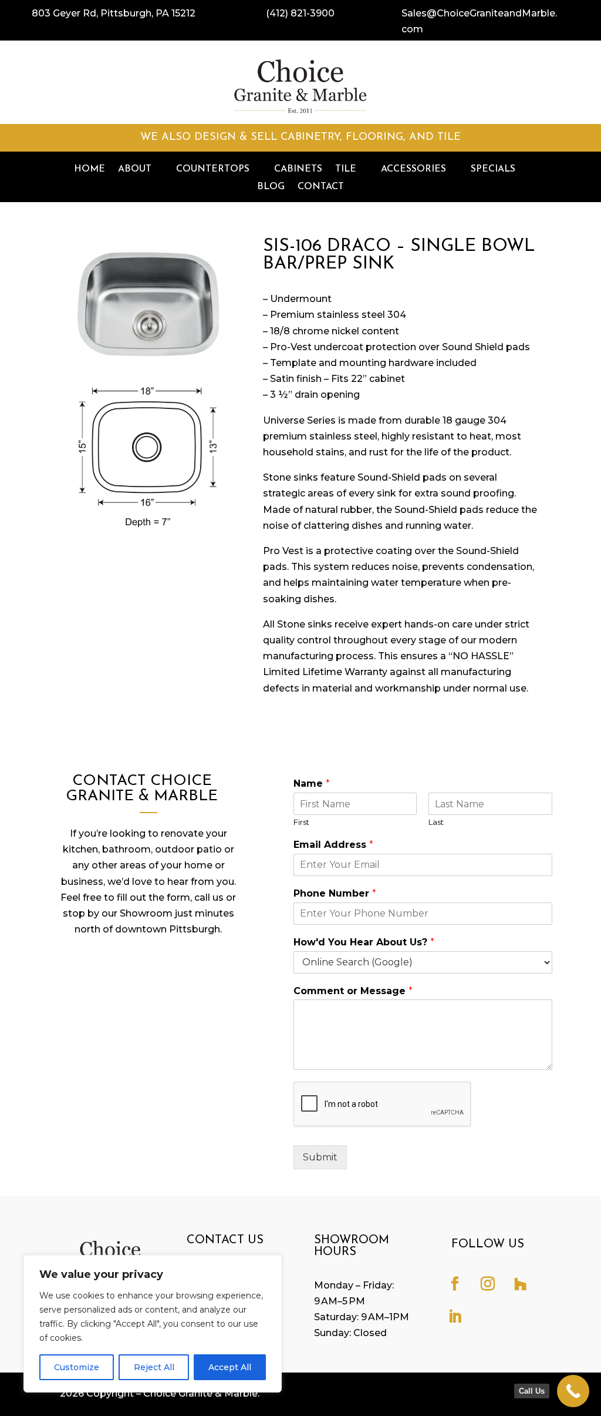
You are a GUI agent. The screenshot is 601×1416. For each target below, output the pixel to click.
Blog (271, 187)
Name (311, 783)
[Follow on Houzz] (521, 1284)
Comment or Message (353, 990)
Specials (493, 169)
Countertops (212, 169)
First (301, 822)
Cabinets (298, 169)
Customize (76, 1367)
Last (436, 822)
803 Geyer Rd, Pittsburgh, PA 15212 (113, 13)
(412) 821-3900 (300, 13)
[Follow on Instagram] (488, 1284)
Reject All (154, 1367)
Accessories (413, 169)
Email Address (333, 844)
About (134, 169)
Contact (321, 187)
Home (89, 169)
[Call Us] (573, 1391)
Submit (320, 1157)
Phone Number (334, 893)
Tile (345, 169)
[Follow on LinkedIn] (455, 1317)
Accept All (229, 1367)
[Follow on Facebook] (455, 1284)
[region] (152, 1323)
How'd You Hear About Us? (363, 942)
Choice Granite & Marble (200, 1393)
